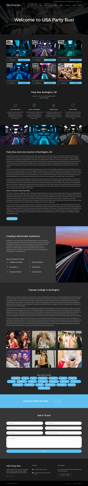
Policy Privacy (68, 483)
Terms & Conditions (77, 483)
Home (41, 5)
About (74, 5)
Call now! (12, 59)
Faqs (56, 5)
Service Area (67, 5)
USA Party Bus (13, 5)
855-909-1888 (75, 1)
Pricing (60, 5)
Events (50, 5)
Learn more (24, 59)
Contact (80, 5)
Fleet (46, 5)
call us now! (58, 401)
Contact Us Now (65, 474)
